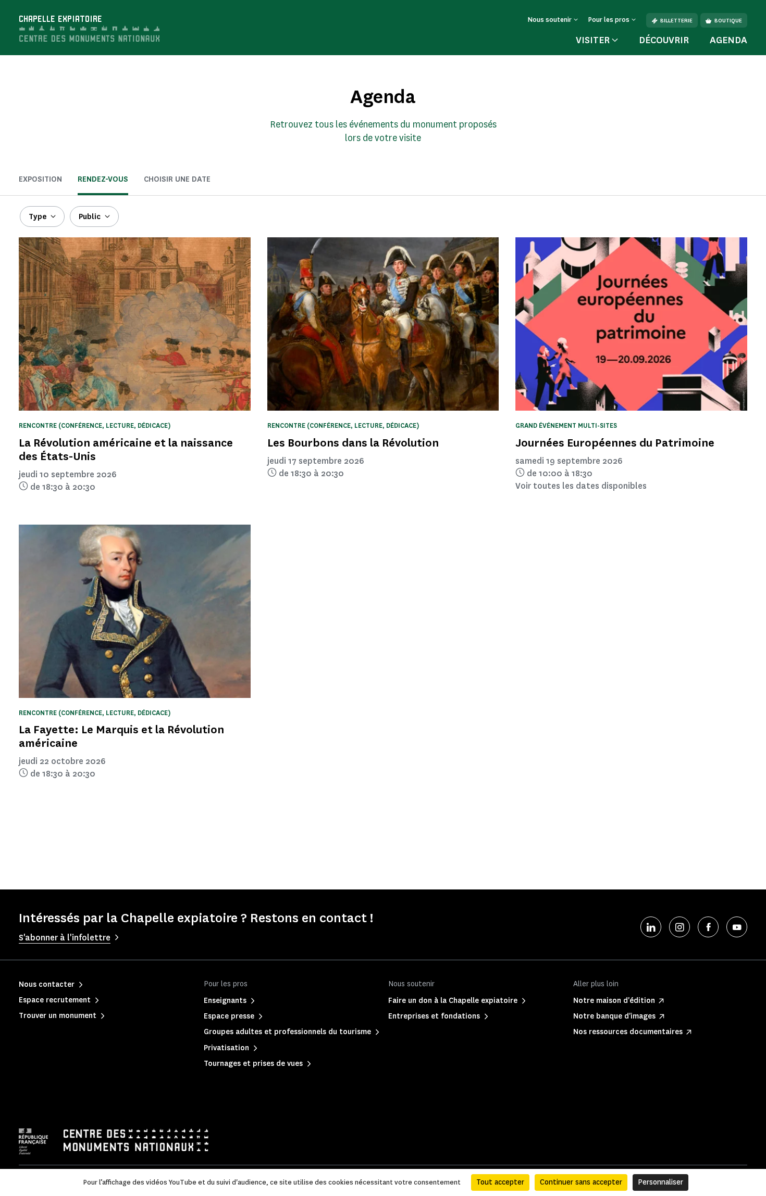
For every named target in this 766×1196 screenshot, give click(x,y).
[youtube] (736, 927)
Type (37, 217)
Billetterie (676, 20)
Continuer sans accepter (581, 1182)
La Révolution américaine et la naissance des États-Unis (126, 449)
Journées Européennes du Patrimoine (614, 442)
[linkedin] (650, 927)
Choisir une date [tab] (177, 179)
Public (90, 217)
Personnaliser (660, 1182)
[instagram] (679, 927)
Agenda (728, 40)
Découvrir (664, 40)
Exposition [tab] (40, 179)
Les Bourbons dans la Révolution (353, 442)
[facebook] (708, 927)
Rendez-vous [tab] (103, 179)
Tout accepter (500, 1182)
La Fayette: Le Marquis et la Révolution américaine (121, 736)
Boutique (728, 20)
